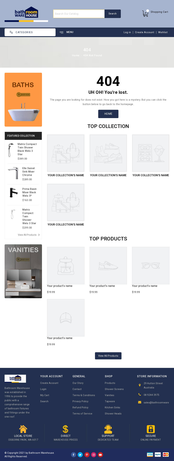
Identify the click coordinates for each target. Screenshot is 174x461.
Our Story (78, 383)
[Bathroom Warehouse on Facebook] (73, 454)
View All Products (29, 235)
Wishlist (163, 32)
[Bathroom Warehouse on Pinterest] (87, 454)
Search (44, 401)
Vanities (109, 395)
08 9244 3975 (151, 395)
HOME (108, 113)
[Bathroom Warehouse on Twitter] (80, 454)
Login (43, 389)
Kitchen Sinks (112, 407)
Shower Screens (114, 389)
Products (110, 383)
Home (76, 55)
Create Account (144, 32)
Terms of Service (82, 413)
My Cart (44, 395)
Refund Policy (81, 407)
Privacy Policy (80, 401)
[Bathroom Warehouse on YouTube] (100, 454)
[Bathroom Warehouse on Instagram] (94, 454)
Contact (77, 389)
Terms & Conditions (84, 395)
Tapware (110, 401)
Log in (127, 32)
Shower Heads (113, 413)
